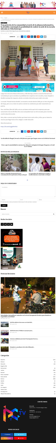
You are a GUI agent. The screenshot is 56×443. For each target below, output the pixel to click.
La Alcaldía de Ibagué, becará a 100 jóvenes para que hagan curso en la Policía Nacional (28, 138)
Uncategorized (4, 391)
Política (2, 383)
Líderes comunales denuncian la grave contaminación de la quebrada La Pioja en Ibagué (14, 174)
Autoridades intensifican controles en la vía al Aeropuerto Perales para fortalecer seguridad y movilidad (26, 316)
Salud (2, 385)
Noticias (5, 22)
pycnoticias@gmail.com (34, 416)
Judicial (2, 370)
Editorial (2, 361)
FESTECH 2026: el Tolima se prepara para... (21, 330)
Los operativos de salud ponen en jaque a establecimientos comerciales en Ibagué (40, 174)
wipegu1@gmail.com (33, 417)
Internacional (3, 368)
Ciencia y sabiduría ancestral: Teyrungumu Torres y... (24, 339)
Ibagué (2, 22)
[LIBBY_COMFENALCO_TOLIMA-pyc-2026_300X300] (12, 269)
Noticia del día (4, 376)
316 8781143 (32, 412)
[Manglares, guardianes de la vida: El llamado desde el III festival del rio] (5, 349)
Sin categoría (3, 387)
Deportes (3, 359)
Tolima (2, 389)
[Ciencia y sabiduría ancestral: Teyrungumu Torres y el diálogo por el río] (5, 340)
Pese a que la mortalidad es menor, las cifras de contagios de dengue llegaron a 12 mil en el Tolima (28, 145)
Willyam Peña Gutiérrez (6, 393)
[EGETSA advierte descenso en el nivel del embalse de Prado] (5, 324)
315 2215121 (38, 412)
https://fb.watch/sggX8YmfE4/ (9, 126)
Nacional (2, 372)
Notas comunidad (4, 374)
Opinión (2, 381)
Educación (3, 364)
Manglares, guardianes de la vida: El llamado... (22, 347)
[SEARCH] (53, 214)
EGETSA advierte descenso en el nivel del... (21, 322)
